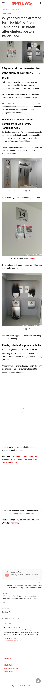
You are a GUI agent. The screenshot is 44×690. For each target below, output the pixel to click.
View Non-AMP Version (27, 686)
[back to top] (38, 680)
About (5, 662)
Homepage (5, 9)
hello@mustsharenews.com (12, 641)
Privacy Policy (8, 671)
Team (5, 675)
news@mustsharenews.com (23, 514)
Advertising (7, 658)
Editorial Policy (8, 665)
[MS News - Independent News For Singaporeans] (22, 3)
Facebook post (15, 97)
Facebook (32, 191)
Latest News (15, 9)
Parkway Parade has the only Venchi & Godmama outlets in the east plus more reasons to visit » (24, 586)
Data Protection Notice (11, 668)
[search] (41, 3)
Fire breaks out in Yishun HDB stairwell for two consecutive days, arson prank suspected (20, 459)
